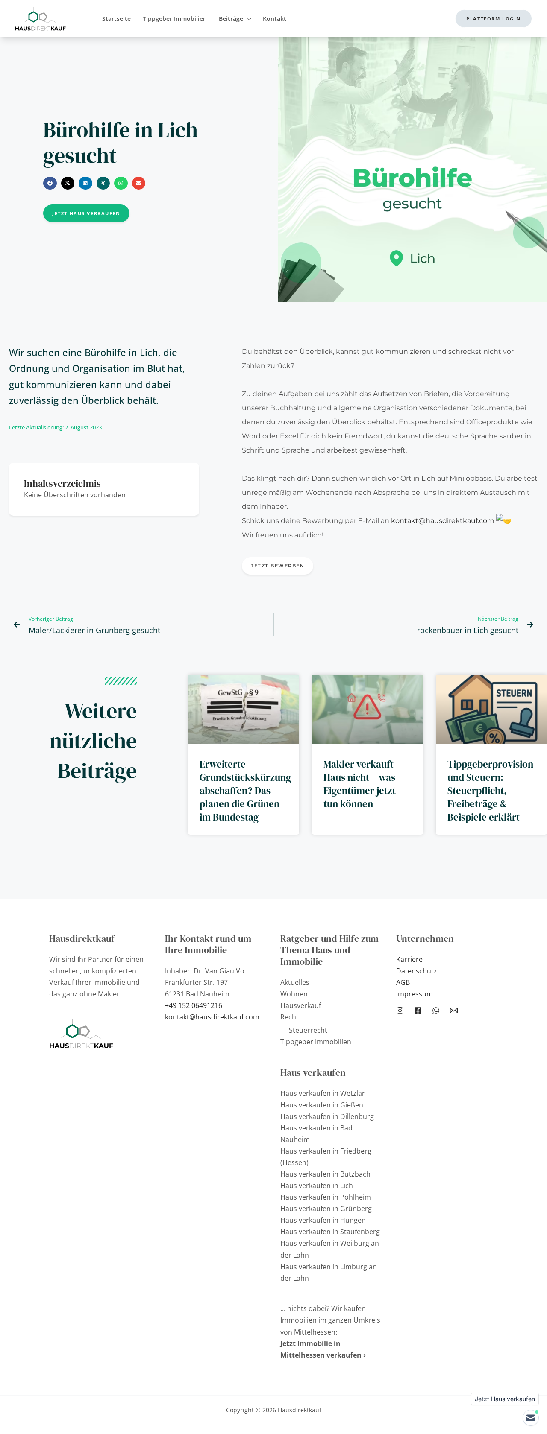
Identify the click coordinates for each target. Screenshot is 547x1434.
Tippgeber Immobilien (315, 1041)
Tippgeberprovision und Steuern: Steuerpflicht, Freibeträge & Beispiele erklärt (490, 790)
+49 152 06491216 (193, 1005)
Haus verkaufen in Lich (316, 1185)
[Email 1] (454, 1010)
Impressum (414, 994)
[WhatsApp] (436, 1010)
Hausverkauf (300, 1005)
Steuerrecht (308, 1030)
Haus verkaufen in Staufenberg (330, 1231)
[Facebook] (418, 1010)
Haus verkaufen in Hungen (323, 1220)
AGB (403, 982)
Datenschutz (416, 970)
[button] (247, 18)
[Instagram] (400, 1010)
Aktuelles (294, 982)
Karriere (409, 959)
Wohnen (294, 994)
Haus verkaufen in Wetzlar (322, 1093)
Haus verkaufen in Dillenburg (327, 1116)
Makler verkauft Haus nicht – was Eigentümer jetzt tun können (359, 784)
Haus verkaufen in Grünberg (326, 1208)
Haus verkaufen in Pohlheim (325, 1197)
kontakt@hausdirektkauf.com (442, 521)
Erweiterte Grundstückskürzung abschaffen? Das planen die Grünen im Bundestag (245, 790)
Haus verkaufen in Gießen (321, 1105)
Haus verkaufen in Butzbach (325, 1174)
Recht (289, 1017)
